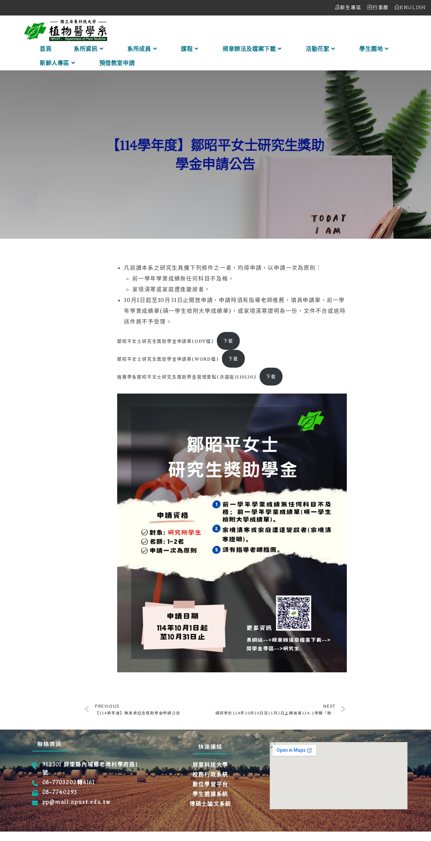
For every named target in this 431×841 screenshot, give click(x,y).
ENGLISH (413, 7)
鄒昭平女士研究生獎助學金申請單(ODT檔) (165, 340)
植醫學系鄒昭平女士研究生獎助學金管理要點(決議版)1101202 (187, 376)
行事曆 (381, 7)
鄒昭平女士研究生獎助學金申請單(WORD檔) (168, 358)
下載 (228, 340)
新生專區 (350, 7)
